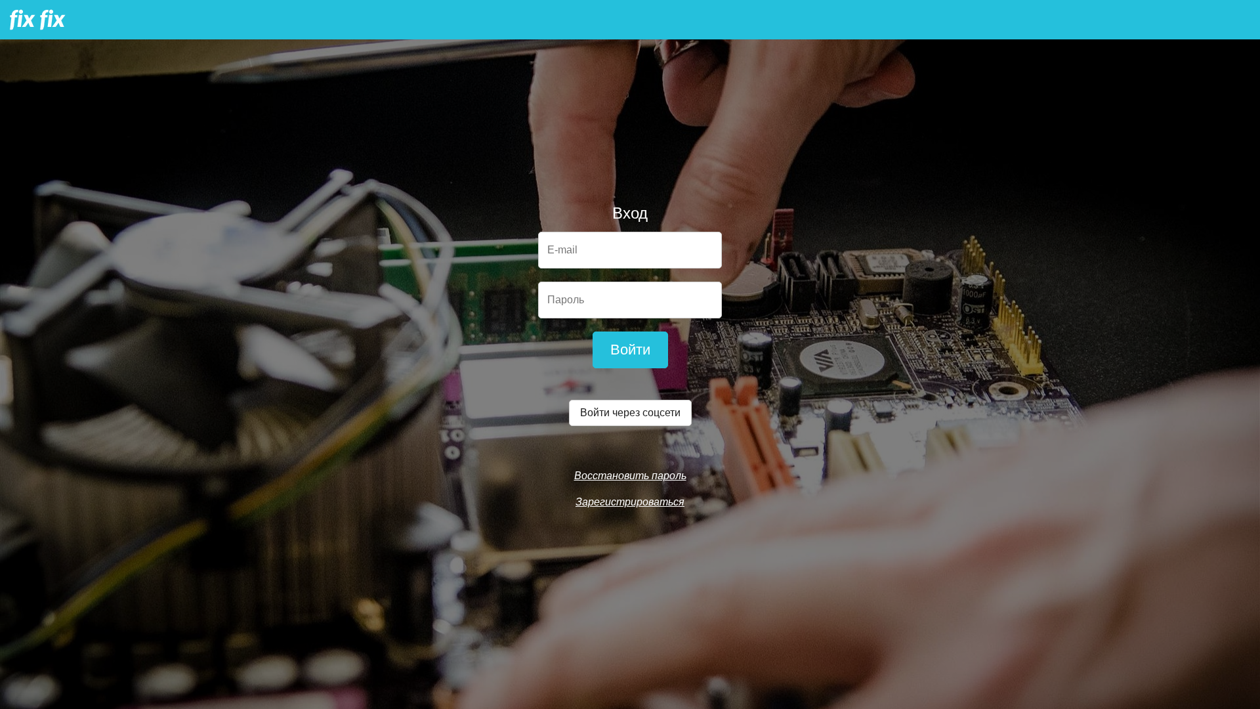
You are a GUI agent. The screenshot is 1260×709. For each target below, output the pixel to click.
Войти (630, 349)
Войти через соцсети (630, 412)
